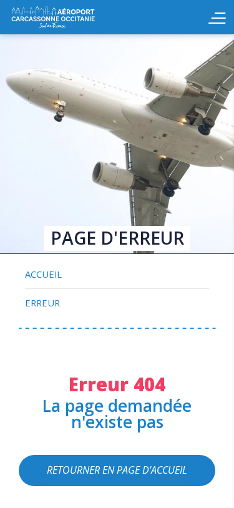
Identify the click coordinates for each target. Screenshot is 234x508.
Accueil (81, 17)
